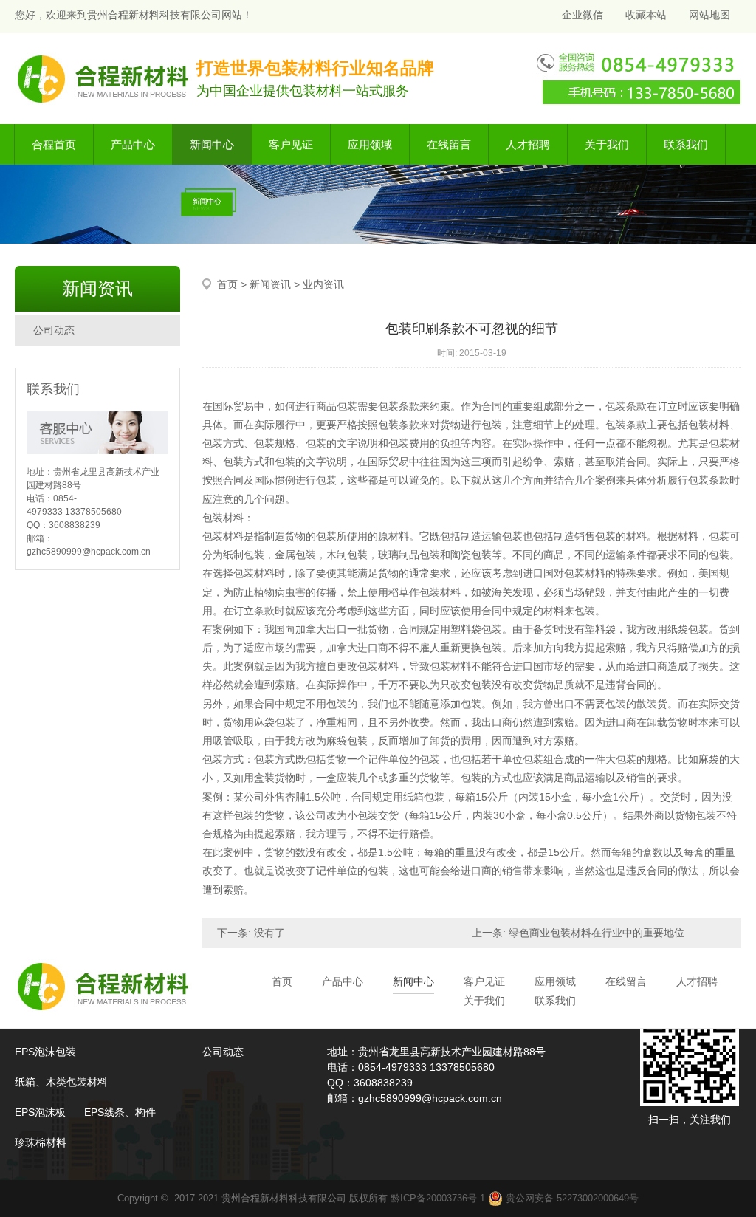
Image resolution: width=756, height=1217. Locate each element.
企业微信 (581, 15)
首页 (227, 284)
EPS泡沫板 (40, 1112)
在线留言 (449, 144)
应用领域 (370, 144)
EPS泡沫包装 (45, 1051)
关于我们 (607, 144)
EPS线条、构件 (120, 1112)
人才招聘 (528, 144)
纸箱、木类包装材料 (61, 1082)
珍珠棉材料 (40, 1142)
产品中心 (133, 144)
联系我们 (686, 144)
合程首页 (54, 144)
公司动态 (54, 330)
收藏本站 (646, 15)
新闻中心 (212, 144)
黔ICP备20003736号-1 (438, 1198)
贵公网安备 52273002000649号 (571, 1198)
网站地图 (709, 15)
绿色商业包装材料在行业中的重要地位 (596, 933)
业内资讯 (323, 284)
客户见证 (291, 144)
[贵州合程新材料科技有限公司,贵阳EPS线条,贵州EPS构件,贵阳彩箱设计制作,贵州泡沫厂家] (104, 77)
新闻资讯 (270, 284)
